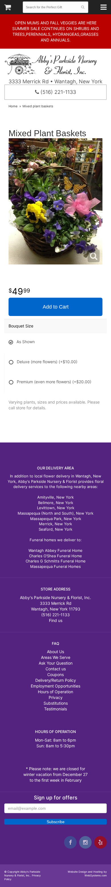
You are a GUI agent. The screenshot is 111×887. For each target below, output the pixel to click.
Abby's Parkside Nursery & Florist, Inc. (55, 64)
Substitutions (56, 703)
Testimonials (55, 708)
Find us (55, 620)
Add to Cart (56, 307)
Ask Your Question (56, 663)
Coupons (55, 674)
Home (13, 106)
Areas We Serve (55, 657)
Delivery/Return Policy (55, 680)
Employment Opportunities (55, 685)
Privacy (56, 697)
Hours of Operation (55, 691)
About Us (55, 651)
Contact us (56, 668)
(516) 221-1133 (57, 92)
